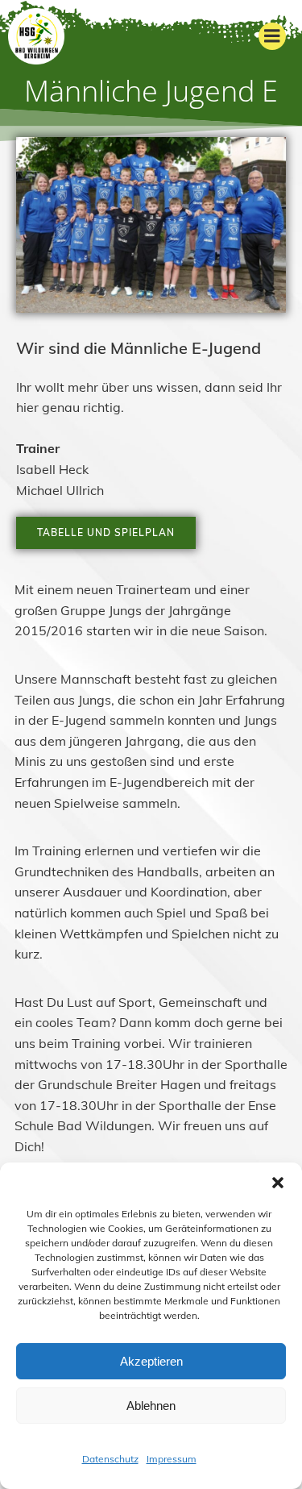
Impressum (172, 1459)
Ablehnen (151, 1405)
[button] (278, 1183)
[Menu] (272, 36)
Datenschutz (110, 1459)
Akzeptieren (151, 1361)
